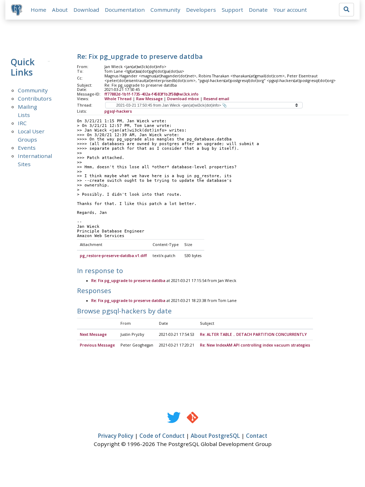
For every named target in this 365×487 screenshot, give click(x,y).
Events (27, 147)
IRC (22, 123)
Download (86, 9)
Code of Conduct (162, 435)
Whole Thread (118, 98)
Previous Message (97, 345)
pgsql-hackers (118, 111)
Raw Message (149, 98)
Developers (201, 9)
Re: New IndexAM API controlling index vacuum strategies (255, 345)
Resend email (216, 98)
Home (38, 9)
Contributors (35, 98)
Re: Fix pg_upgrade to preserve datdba (128, 280)
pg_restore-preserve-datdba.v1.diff (113, 255)
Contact (256, 435)
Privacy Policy (115, 435)
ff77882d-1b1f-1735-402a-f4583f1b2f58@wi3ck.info (151, 94)
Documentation (125, 9)
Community (165, 9)
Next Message (93, 334)
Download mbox (183, 98)
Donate (258, 9)
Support (232, 9)
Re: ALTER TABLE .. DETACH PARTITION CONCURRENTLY (253, 334)
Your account (290, 9)
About (60, 9)
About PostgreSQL (215, 435)
